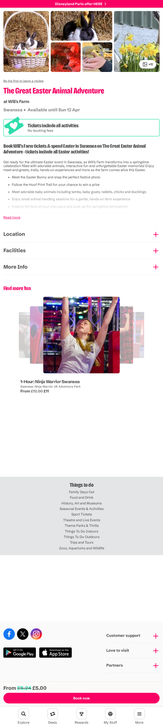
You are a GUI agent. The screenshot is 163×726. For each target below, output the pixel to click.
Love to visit (117, 650)
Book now (81, 698)
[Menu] (139, 714)
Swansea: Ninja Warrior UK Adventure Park (50, 386)
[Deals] (52, 714)
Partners (114, 665)
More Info (15, 267)
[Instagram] (36, 634)
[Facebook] (9, 634)
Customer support (123, 635)
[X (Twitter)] (22, 634)
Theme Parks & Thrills (82, 525)
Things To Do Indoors (81, 531)
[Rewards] (81, 714)
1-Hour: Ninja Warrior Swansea (50, 381)
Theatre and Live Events (81, 520)
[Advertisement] (81, 443)
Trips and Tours (81, 542)
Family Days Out (81, 492)
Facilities (14, 250)
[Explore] (23, 714)
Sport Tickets (81, 514)
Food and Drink (81, 497)
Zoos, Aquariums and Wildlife (81, 548)
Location (14, 234)
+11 (150, 64)
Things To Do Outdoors (82, 537)
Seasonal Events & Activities (82, 509)
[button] (23, 81)
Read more (11, 217)
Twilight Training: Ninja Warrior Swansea (42, 370)
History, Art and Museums (82, 503)
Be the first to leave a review (23, 81)
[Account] (110, 714)
